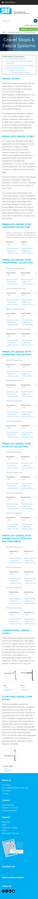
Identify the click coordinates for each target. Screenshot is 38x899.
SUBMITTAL (11, 251)
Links (4, 830)
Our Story (6, 785)
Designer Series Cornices (17, 70)
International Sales (13, 877)
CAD (9, 244)
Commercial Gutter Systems (16, 59)
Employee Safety (9, 811)
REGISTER (34, 25)
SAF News (6, 791)
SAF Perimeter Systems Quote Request (20, 66)
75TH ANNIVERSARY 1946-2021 (15, 788)
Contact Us (8, 866)
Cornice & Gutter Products (15, 68)
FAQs (4, 825)
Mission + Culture (9, 808)
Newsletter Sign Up (10, 833)
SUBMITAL (8, 690)
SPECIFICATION (12, 248)
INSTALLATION (12, 253)
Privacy (5, 793)
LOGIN (26, 25)
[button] (8, 2)
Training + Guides (9, 828)
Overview (6, 822)
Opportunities (8, 805)
